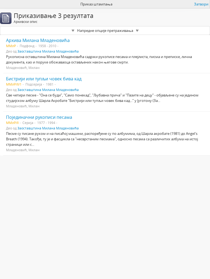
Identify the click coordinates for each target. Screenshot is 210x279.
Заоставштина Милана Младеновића (48, 51)
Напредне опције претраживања (105, 30)
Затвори (201, 4)
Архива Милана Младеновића (38, 40)
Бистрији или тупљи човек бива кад (43, 79)
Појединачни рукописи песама (39, 117)
